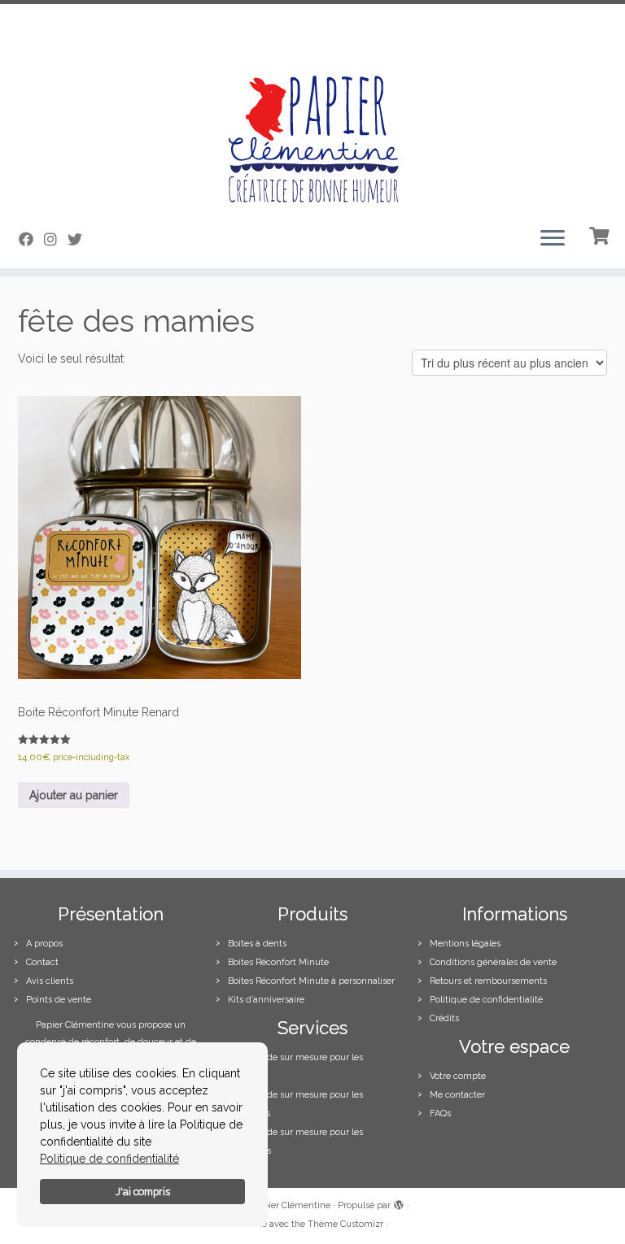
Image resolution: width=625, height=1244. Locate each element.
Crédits (444, 1018)
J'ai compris (143, 1191)
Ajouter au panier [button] (73, 795)
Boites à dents (257, 943)
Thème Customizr (345, 1224)
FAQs (440, 1113)
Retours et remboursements (488, 981)
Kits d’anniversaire (266, 999)
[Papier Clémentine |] (312, 109)
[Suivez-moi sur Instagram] (56, 239)
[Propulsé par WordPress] (398, 1202)
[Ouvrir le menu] (552, 239)
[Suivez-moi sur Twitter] (80, 239)
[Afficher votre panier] (601, 234)
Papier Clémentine (291, 1205)
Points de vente (58, 999)
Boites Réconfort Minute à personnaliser (311, 981)
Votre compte (458, 1076)
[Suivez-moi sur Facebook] (31, 239)
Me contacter (457, 1095)
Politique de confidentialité (109, 1158)
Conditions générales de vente (493, 962)
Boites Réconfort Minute (278, 962)
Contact (42, 962)
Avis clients (49, 981)
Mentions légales (465, 943)
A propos (44, 943)
